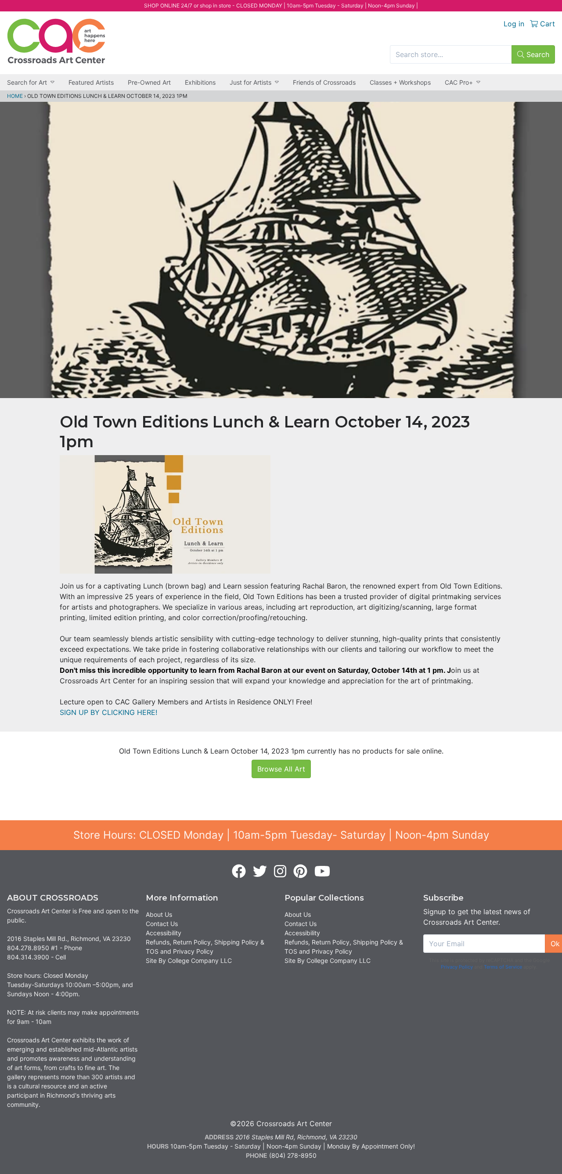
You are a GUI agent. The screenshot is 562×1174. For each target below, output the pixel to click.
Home (15, 96)
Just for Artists (250, 82)
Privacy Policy (457, 967)
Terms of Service (503, 967)
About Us (159, 914)
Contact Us (162, 923)
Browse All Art (281, 769)
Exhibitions (200, 82)
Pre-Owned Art (149, 82)
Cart (546, 23)
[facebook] (239, 871)
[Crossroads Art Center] (56, 41)
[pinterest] (300, 871)
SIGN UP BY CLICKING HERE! (108, 712)
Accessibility (163, 933)
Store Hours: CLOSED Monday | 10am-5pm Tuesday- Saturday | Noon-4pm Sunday (281, 835)
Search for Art (27, 82)
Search (536, 54)
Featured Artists (91, 82)
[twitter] (260, 871)
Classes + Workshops (400, 82)
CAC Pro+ (459, 82)
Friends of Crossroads (324, 82)
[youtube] (322, 871)
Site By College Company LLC (189, 960)
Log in (514, 23)
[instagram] (280, 871)
